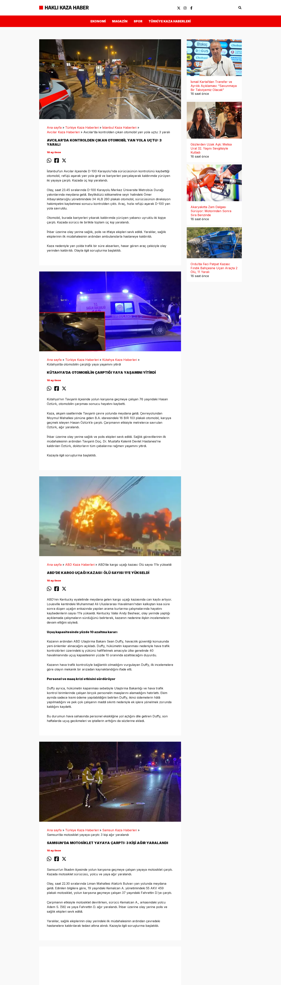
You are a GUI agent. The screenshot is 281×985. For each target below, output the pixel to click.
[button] (240, 7)
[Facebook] (191, 8)
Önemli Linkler (223, 7)
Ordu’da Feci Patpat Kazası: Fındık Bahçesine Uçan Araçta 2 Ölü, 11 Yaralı (214, 268)
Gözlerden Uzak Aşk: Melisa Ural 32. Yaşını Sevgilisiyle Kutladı (211, 148)
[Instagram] (185, 8)
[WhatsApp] (49, 160)
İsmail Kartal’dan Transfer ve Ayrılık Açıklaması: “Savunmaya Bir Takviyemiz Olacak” (214, 86)
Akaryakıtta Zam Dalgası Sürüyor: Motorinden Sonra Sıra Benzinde (211, 211)
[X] (178, 8)
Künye (202, 7)
